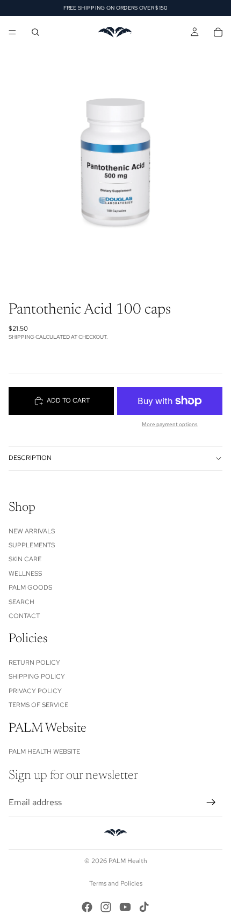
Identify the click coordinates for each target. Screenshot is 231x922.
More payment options (170, 424)
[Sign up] (211, 802)
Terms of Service (38, 705)
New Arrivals (32, 530)
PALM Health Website (44, 751)
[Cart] (218, 32)
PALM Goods (30, 587)
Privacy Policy (35, 691)
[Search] (35, 32)
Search (21, 601)
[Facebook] (87, 907)
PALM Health (128, 861)
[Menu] (12, 32)
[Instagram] (105, 907)
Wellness (25, 573)
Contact (24, 616)
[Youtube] (125, 907)
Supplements (32, 545)
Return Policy (34, 662)
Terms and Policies (115, 883)
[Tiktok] (144, 907)
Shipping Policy (37, 676)
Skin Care (25, 559)
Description (30, 457)
